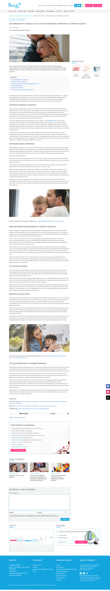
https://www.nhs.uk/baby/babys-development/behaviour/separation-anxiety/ (35, 406)
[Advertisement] (86, 45)
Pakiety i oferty (69, 11)
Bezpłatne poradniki (17, 442)
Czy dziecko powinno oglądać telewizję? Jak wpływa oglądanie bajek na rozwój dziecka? (38, 478)
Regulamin (59, 567)
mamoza (23, 417)
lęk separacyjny (16, 417)
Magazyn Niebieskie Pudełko (18, 573)
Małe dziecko (40, 11)
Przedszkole (50, 11)
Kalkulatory (42, 5)
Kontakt (59, 580)
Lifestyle (59, 11)
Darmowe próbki (61, 5)
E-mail (39, 512)
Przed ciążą (12, 11)
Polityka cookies (62, 571)
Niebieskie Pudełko (15, 5)
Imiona (35, 567)
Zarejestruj (98, 5)
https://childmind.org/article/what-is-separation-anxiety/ (33, 408)
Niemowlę (31, 11)
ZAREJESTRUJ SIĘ (18, 450)
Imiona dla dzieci (51, 5)
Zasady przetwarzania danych (66, 569)
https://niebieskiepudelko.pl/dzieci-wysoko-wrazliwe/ (49, 221)
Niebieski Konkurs (15, 575)
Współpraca (60, 573)
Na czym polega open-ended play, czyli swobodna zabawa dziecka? (58, 478)
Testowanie (70, 5)
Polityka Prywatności (38, 585)
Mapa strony (60, 578)
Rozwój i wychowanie (28, 15)
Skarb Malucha (64, 537)
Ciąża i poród (22, 11)
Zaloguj (89, 5)
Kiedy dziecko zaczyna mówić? (16, 476)
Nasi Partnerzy (61, 575)
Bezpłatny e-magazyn (17, 437)
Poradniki (12, 571)
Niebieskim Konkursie (21, 446)
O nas (58, 565)
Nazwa (11, 512)
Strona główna (12, 15)
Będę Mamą (63, 535)
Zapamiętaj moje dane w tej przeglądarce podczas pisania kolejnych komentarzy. (34, 515)
